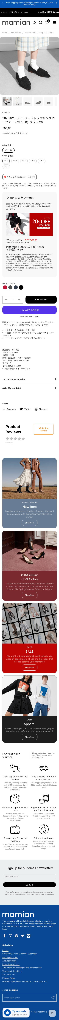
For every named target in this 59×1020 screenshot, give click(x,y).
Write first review (43, 429)
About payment (9, 961)
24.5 (41, 161)
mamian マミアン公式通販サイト (33, 1011)
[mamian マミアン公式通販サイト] (16, 22)
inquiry (5, 950)
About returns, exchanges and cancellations (22, 967)
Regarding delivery (11, 964)
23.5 (24, 161)
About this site (8, 974)
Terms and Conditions (12, 971)
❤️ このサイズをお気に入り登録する (19, 177)
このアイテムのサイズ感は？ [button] (14, 379)
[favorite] (34, 22)
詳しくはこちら (15, 12)
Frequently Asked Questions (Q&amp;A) (19, 954)
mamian (6, 112)
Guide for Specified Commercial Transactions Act (24, 981)
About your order (10, 957)
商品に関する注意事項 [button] (11, 388)
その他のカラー (9, 283)
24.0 (33, 161)
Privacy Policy (8, 978)
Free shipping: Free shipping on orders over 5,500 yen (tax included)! (29, 4)
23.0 (15, 161)
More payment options (29, 316)
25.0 (6, 167)
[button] (40, 22)
